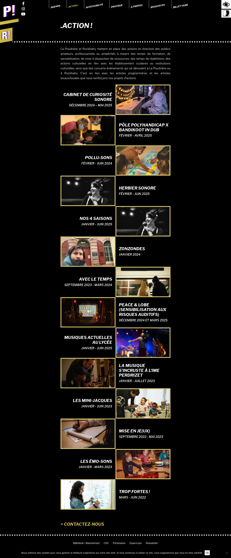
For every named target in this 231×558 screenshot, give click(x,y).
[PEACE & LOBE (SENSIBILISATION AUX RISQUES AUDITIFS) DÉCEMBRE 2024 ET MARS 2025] (88, 311)
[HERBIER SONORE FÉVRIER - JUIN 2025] (88, 190)
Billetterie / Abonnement (86, 543)
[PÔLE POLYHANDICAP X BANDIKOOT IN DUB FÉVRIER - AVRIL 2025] (88, 129)
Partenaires (119, 543)
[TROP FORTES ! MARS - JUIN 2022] (88, 493)
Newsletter (152, 543)
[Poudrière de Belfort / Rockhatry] (9, 14)
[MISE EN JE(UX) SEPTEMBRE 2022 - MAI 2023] (88, 433)
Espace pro (136, 543)
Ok (207, 552)
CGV (106, 543)
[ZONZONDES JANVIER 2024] (88, 251)
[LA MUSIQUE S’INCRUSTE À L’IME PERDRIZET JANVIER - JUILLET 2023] (88, 372)
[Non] (226, 553)
